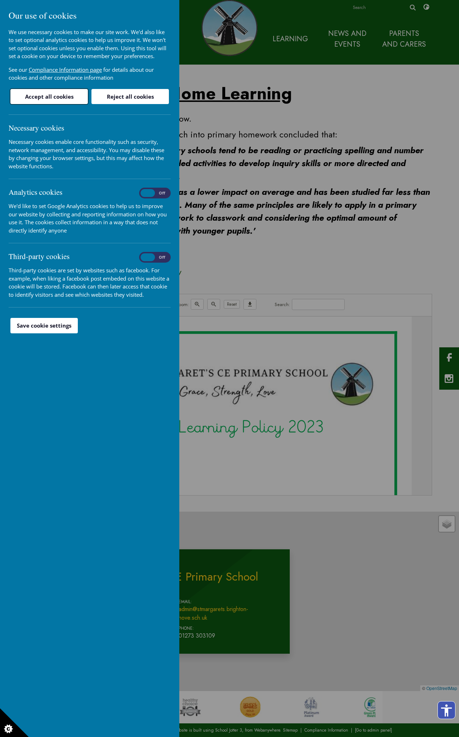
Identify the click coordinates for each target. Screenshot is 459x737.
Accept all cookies (49, 96)
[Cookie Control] (14, 722)
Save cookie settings (44, 325)
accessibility (446, 710)
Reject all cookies (130, 96)
